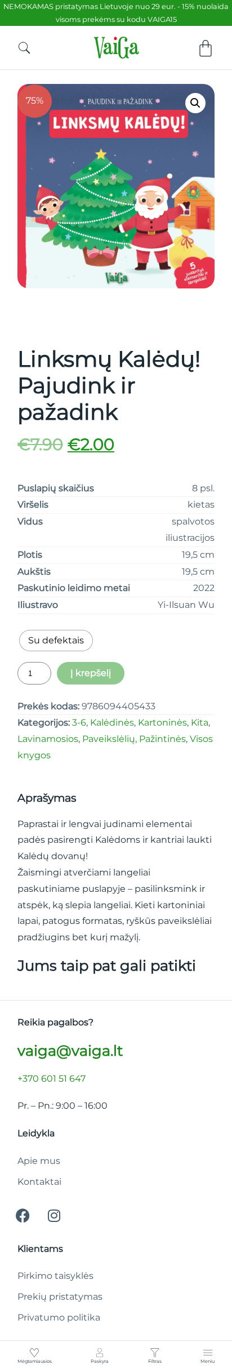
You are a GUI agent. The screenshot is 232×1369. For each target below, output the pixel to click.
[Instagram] (54, 1216)
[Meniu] (207, 1352)
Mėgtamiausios (34, 1361)
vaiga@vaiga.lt (70, 1050)
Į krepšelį (90, 673)
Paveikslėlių (108, 739)
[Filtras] (154, 1352)
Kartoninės (162, 722)
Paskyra (100, 1361)
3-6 (79, 722)
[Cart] (206, 48)
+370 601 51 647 (51, 1078)
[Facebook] (23, 1216)
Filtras (155, 1361)
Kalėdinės (112, 722)
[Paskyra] (99, 1352)
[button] (195, 103)
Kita (199, 722)
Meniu (207, 1361)
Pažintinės (162, 739)
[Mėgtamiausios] (34, 1352)
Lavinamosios (47, 739)
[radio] (56, 640)
